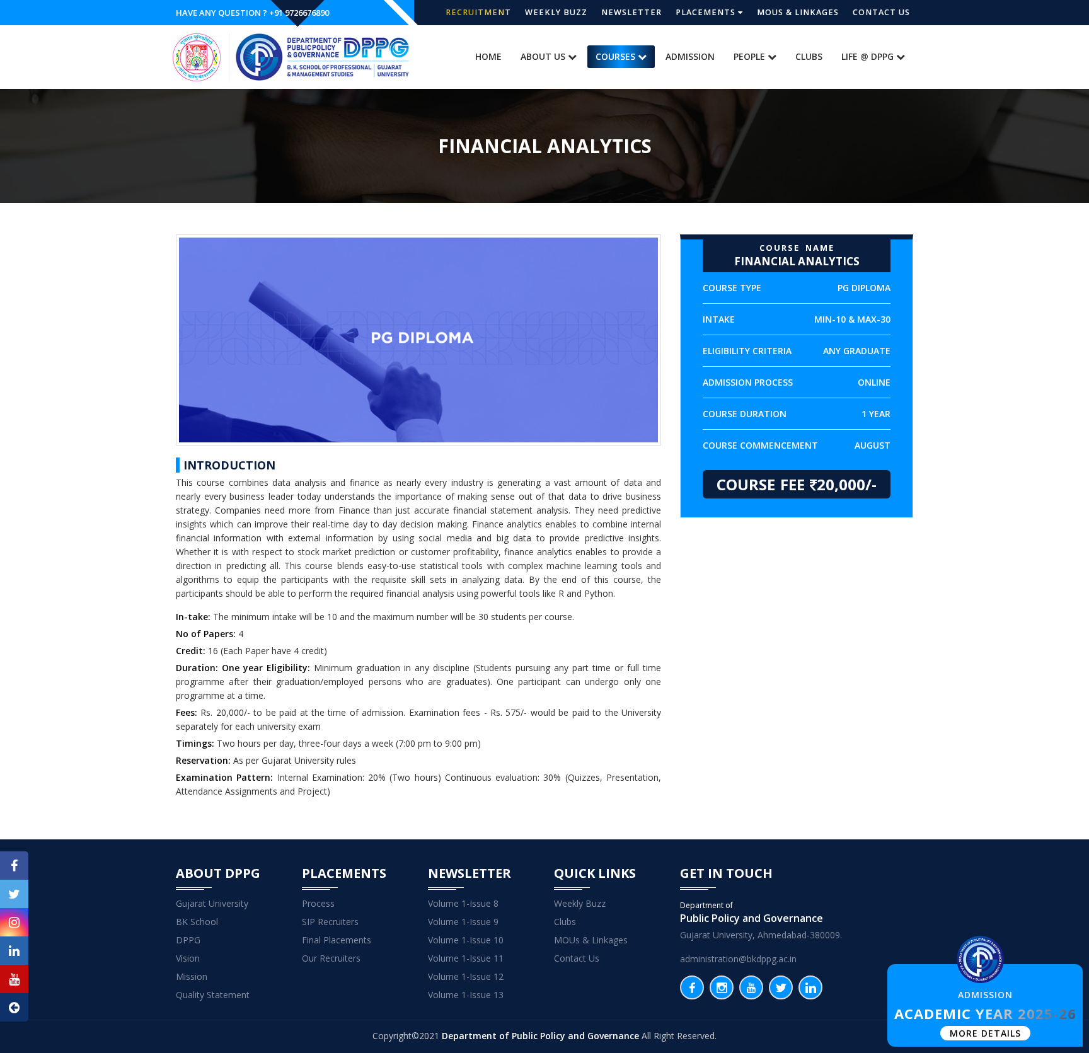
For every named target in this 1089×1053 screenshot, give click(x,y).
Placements (707, 12)
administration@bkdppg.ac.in (738, 959)
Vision (188, 958)
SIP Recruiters (330, 922)
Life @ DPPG (868, 56)
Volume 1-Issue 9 (463, 922)
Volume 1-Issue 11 (466, 958)
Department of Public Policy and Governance (540, 1036)
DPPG (188, 940)
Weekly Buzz (556, 12)
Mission (191, 976)
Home (488, 56)
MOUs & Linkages (798, 12)
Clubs (808, 56)
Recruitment (478, 12)
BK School (197, 922)
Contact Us (881, 12)
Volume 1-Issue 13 (466, 995)
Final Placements (336, 940)
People (751, 56)
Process (318, 903)
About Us (544, 56)
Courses (617, 56)
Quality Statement (213, 995)
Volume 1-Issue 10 (466, 940)
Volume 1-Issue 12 (466, 976)
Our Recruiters (331, 958)
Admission (690, 56)
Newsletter (631, 12)
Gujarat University (212, 903)
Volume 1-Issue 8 (463, 903)
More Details (985, 1033)
